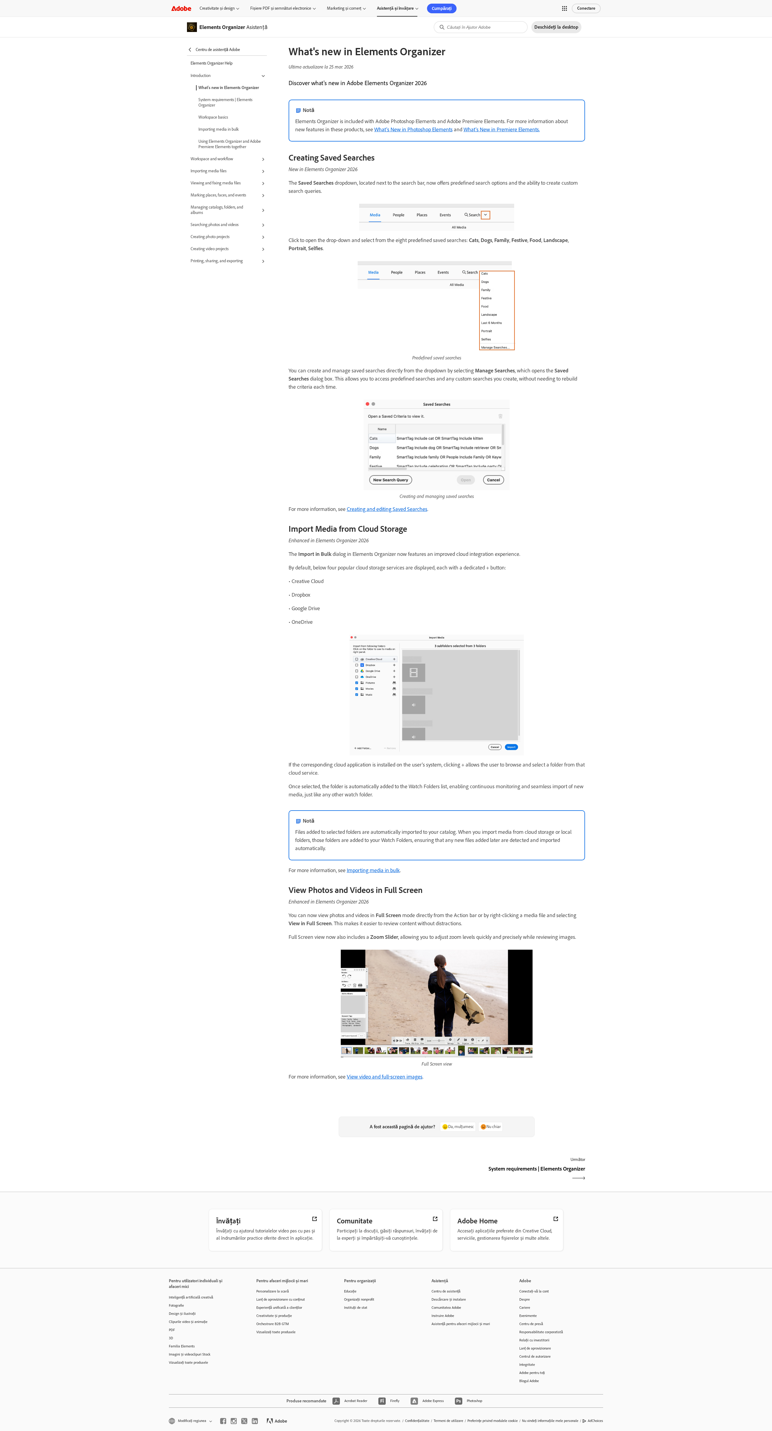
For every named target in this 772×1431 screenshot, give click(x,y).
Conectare (586, 8)
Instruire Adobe (443, 1316)
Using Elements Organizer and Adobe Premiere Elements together (229, 144)
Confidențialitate (417, 1421)
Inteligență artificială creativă (191, 1297)
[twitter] (244, 1421)
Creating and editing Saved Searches (387, 509)
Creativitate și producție (274, 1316)
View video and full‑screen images (384, 1076)
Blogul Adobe (529, 1381)
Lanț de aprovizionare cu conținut (280, 1299)
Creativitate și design (217, 8)
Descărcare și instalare (449, 1299)
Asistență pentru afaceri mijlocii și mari (461, 1324)
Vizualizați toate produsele (188, 1362)
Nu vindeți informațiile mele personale (550, 1421)
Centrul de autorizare (535, 1356)
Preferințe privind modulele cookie (492, 1421)
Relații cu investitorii (534, 1340)
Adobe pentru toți (532, 1373)
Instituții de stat (355, 1307)
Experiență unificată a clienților (279, 1307)
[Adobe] (181, 8)
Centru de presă (531, 1324)
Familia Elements (182, 1346)
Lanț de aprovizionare (535, 1348)
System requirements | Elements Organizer (225, 102)
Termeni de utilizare (448, 1421)
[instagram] (234, 1421)
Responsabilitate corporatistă (541, 1332)
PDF (172, 1330)
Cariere (524, 1307)
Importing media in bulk (218, 129)
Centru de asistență (446, 1291)
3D (171, 1338)
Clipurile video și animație (188, 1322)
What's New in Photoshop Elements (413, 129)
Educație (350, 1291)
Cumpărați (442, 8)
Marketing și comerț (344, 8)
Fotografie (176, 1305)
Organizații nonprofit (359, 1299)
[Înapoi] (362, 1174)
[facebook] (223, 1421)
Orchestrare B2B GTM (272, 1324)
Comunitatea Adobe (446, 1307)
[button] (564, 8)
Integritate (527, 1364)
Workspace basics (213, 117)
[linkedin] (255, 1421)
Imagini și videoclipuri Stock (189, 1354)
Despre (524, 1299)
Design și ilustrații (182, 1313)
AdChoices (595, 1421)
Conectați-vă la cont (534, 1291)
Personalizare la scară (272, 1291)
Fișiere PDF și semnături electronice (280, 8)
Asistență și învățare (395, 8)
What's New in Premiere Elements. (502, 129)
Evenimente (528, 1316)
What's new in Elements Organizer (228, 87)
